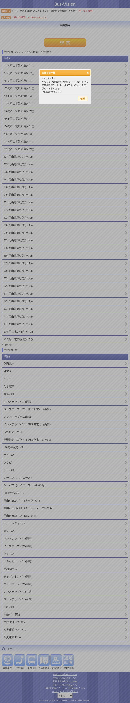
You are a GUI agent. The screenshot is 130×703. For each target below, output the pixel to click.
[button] (88, 72)
